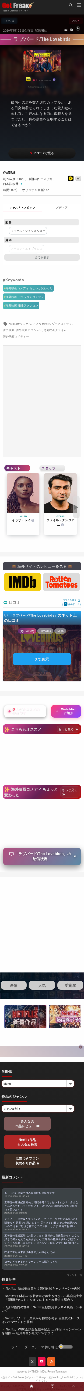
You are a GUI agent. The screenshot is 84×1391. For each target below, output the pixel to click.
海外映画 (8, 330)
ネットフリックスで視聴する (42, 153)
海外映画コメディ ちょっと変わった (29, 288)
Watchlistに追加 (65, 711)
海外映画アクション (29, 330)
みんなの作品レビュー (25, 1123)
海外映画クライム (55, 330)
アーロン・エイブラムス (26, 248)
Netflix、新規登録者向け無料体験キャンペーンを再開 (42, 1288)
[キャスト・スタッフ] (22, 208)
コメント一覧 (74, 1275)
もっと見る (66, 729)
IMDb (43, 1371)
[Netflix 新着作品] (25, 1016)
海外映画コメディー (16, 336)
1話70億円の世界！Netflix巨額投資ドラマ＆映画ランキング (42, 1309)
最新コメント (12, 1177)
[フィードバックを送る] (66, 29)
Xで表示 (42, 659)
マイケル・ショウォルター (28, 230)
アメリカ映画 (41, 323)
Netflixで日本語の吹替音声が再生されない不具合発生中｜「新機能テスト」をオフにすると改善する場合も (42, 1297)
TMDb (35, 1371)
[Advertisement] (42, 401)
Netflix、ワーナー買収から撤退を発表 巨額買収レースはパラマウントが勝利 (41, 1320)
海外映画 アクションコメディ (25, 297)
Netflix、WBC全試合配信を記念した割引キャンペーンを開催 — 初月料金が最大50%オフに (41, 1331)
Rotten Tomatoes (57, 1371)
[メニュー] (79, 6)
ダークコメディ (62, 323)
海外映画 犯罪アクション (22, 305)
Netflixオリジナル (20, 323)
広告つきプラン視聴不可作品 (27, 1160)
